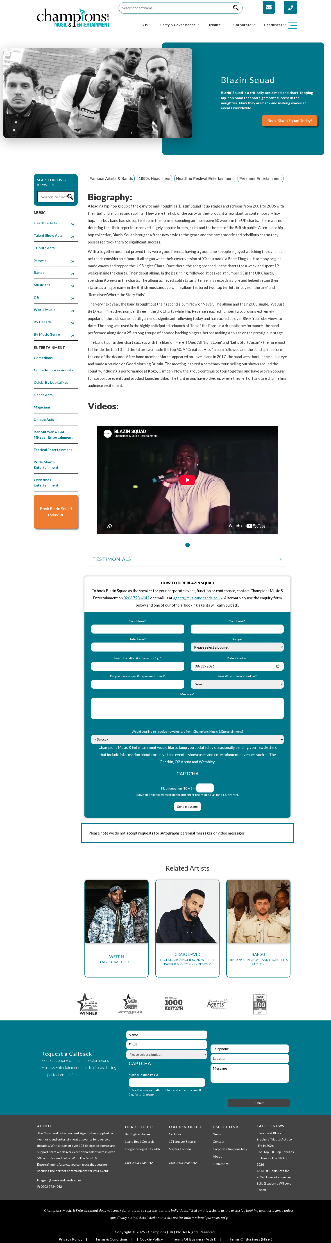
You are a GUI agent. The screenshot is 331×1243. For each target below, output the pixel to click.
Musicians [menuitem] (42, 285)
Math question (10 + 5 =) (178, 788)
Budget (237, 639)
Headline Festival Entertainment (205, 178)
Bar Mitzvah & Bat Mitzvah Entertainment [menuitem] (53, 434)
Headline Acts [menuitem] (45, 223)
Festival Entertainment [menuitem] (53, 449)
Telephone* (137, 639)
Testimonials (112, 559)
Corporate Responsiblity (230, 1149)
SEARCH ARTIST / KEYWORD (51, 182)
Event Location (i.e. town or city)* (137, 658)
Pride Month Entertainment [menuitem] (46, 464)
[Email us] (269, 7)
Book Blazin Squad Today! (289, 120)
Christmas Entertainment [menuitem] (46, 482)
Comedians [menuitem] (43, 357)
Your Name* (137, 621)
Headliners (273, 24)
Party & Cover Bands (177, 24)
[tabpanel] (187, 477)
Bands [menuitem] (39, 272)
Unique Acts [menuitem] (44, 419)
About (217, 1156)
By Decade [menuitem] (43, 322)
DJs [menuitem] (37, 297)
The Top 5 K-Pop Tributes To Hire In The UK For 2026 (275, 1158)
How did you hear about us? (237, 676)
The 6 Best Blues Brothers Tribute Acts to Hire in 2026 (274, 1139)
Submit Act (221, 1164)
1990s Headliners (154, 178)
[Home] (73, 17)
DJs (145, 24)
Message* (187, 694)
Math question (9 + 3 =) (145, 1075)
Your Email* (237, 621)
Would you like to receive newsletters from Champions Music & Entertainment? (187, 731)
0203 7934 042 (142, 1163)
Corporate (242, 24)
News (217, 1134)
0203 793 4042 (136, 598)
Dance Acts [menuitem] (43, 395)
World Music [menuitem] (44, 309)
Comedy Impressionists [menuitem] (53, 370)
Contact (218, 1141)
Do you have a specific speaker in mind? (137, 676)
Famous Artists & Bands (111, 178)
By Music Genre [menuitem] (47, 334)
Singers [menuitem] (40, 260)
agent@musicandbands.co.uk (197, 598)
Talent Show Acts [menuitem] (48, 235)
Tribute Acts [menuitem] (44, 247)
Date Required (237, 658)
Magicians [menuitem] (42, 407)
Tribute (214, 24)
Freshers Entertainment (260, 178)
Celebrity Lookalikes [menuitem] (51, 382)
